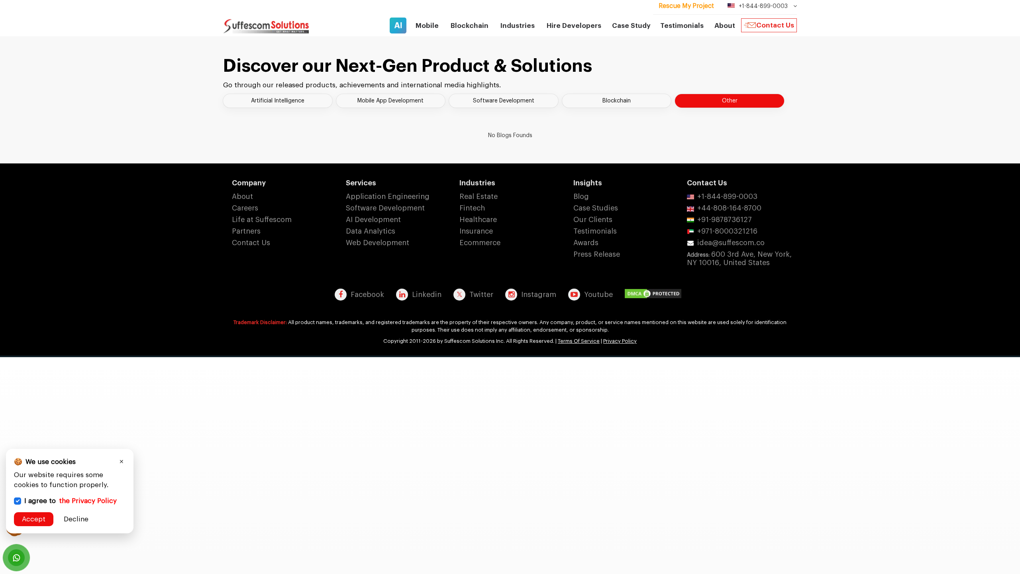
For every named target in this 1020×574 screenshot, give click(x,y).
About (242, 196)
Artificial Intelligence (277, 101)
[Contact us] (16, 557)
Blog (581, 196)
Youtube (598, 294)
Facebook (367, 294)
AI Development (373, 219)
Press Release (596, 254)
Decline (76, 519)
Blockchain (616, 101)
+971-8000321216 (727, 231)
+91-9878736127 (724, 219)
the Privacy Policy (88, 500)
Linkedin (426, 294)
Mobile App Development (390, 101)
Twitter (481, 294)
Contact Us (775, 25)
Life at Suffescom (262, 219)
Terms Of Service (579, 341)
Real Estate (478, 196)
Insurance (476, 231)
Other (730, 101)
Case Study (631, 25)
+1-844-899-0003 (727, 196)
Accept (33, 519)
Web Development (377, 242)
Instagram (538, 294)
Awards (585, 242)
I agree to (70, 500)
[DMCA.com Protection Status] (655, 294)
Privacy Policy (620, 341)
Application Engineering (388, 196)
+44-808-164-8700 (729, 208)
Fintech (472, 208)
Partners (246, 231)
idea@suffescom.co (731, 242)
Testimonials (682, 25)
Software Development (503, 101)
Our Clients (592, 219)
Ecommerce (479, 242)
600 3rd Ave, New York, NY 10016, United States (739, 258)
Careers (245, 208)
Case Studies (595, 208)
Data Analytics (370, 231)
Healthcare (478, 219)
